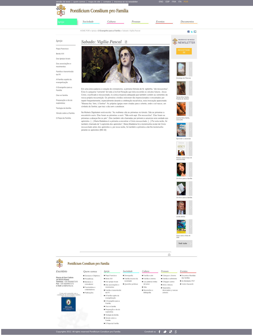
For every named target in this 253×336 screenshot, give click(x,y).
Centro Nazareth (187, 284)
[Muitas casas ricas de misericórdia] (184, 149)
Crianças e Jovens (169, 275)
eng (161, 1)
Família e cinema (149, 278)
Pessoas (136, 21)
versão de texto (63, 1)
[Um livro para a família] (184, 169)
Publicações (89, 293)
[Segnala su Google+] (195, 32)
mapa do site (94, 1)
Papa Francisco (62, 49)
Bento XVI (60, 54)
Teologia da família (63, 108)
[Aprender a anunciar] (184, 130)
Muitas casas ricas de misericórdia (184, 158)
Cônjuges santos (169, 282)
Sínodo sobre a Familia (65, 113)
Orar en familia (62, 95)
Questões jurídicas (131, 284)
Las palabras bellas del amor (150, 283)
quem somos (79, 1)
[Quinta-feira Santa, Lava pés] (184, 109)
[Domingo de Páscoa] (184, 69)
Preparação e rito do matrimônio (112, 311)
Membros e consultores (89, 283)
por (186, 1)
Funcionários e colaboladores (90, 288)
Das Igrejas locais (63, 59)
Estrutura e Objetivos (92, 276)
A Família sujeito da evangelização (112, 297)
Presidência (89, 279)
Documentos (187, 21)
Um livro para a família (184, 178)
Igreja (61, 21)
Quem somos (90, 271)
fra (174, 1)
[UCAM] (68, 311)
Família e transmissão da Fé (113, 291)
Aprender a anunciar (183, 139)
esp (168, 1)
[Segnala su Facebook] (188, 32)
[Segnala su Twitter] (192, 32)
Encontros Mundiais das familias (189, 277)
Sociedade (88, 21)
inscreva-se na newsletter (126, 1)
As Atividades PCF (188, 281)
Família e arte (148, 275)
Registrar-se (184, 51)
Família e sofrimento (170, 278)
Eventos (160, 21)
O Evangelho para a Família (109, 31)
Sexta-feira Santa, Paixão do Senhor (182, 98)
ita (179, 1)
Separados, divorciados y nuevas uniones (170, 290)
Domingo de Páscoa (183, 78)
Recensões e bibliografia (148, 291)
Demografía (128, 275)
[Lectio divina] (184, 208)
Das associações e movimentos (112, 286)
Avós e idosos (168, 285)
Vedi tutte (182, 243)
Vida (145, 287)
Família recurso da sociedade (131, 280)
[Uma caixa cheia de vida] (184, 227)
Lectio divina (180, 216)
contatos (107, 1)
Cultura (111, 21)
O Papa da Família (63, 118)
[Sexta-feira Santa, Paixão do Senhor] (184, 88)
